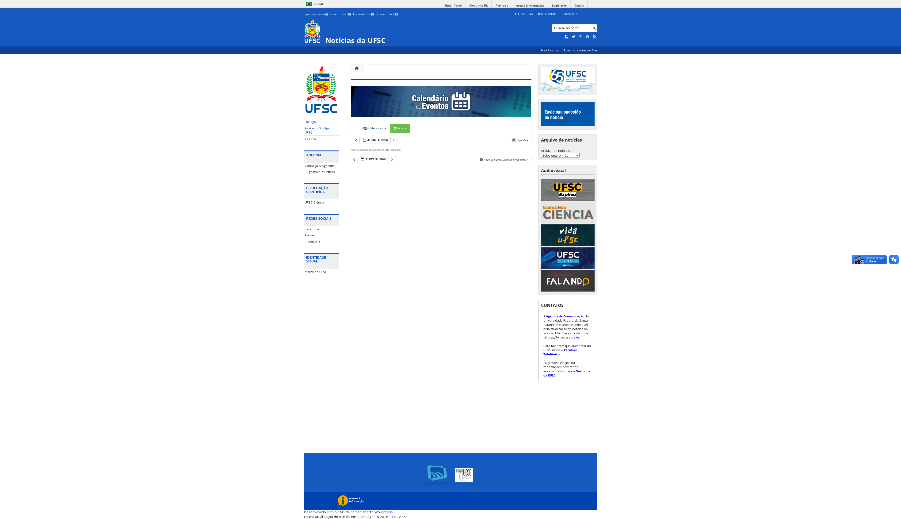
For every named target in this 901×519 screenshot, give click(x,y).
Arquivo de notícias (555, 150)
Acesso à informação (530, 6)
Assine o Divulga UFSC (317, 130)
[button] (504, 159)
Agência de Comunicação (565, 316)
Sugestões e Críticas (320, 172)
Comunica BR (478, 6)
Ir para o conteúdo (316, 14)
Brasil (319, 4)
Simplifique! (453, 6)
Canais (579, 6)
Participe (502, 6)
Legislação (559, 6)
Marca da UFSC (316, 272)
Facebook (312, 229)
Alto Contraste (549, 14)
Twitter (309, 235)
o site (575, 337)
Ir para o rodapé (386, 14)
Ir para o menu (340, 14)
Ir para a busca (363, 14)
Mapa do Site (572, 14)
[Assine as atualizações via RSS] (595, 37)
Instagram (312, 241)
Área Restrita (549, 50)
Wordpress (383, 512)
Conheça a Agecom (319, 166)
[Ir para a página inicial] (355, 68)
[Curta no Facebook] (567, 37)
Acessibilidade (524, 14)
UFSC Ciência (314, 202)
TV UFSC (311, 139)
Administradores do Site (580, 50)
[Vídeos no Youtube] (581, 37)
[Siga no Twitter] (574, 37)
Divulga (310, 122)
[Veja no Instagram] (588, 37)
